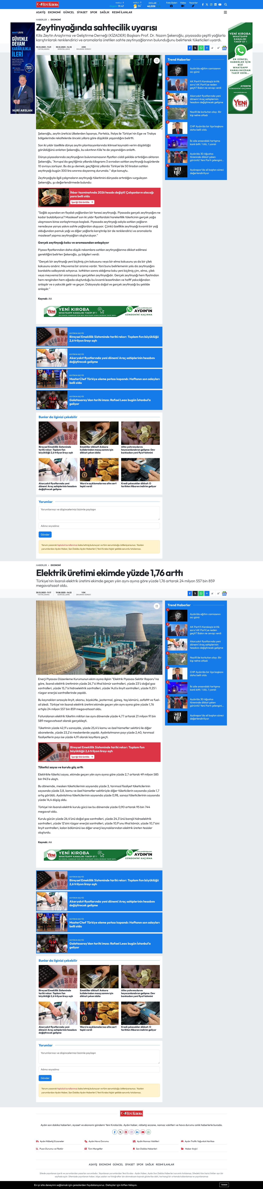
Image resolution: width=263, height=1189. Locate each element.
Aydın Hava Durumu (99, 1141)
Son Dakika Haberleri (146, 1148)
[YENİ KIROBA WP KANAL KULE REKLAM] (240, 67)
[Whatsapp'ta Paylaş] (201, 47)
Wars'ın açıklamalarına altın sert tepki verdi (98, 485)
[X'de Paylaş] (195, 47)
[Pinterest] (125, 1131)
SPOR (93, 12)
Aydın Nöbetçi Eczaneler (52, 1141)
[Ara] (225, 5)
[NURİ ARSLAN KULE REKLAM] (23, 67)
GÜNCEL (68, 12)
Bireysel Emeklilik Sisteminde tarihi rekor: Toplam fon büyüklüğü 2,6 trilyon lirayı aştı (56, 449)
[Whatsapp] (148, 1131)
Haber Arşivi (191, 1148)
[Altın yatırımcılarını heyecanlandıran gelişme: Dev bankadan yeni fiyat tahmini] (140, 432)
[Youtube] (142, 1131)
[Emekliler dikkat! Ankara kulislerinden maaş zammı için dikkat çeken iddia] (99, 432)
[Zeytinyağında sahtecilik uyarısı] (99, 92)
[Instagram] (131, 1131)
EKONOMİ (54, 12)
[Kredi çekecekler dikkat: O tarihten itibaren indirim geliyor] (140, 469)
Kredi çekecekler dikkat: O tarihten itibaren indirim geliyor (138, 485)
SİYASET (82, 12)
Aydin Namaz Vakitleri (148, 1141)
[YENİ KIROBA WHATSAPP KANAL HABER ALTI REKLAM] (99, 311)
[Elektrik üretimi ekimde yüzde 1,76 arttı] (99, 638)
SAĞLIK (104, 12)
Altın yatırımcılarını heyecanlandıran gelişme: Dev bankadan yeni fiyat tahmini (138, 449)
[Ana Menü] (225, 12)
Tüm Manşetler (95, 1148)
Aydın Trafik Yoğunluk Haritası (199, 1141)
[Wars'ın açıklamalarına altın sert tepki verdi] (99, 469)
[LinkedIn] (137, 1131)
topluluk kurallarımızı (67, 545)
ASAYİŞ (40, 12)
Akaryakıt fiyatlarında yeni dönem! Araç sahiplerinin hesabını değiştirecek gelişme (58, 486)
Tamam (224, 1185)
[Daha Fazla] (206, 47)
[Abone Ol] (224, 48)
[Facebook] (114, 1131)
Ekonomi (56, 19)
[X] (120, 1131)
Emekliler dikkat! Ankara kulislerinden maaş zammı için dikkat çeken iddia (96, 449)
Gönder (45, 534)
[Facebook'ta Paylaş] (190, 47)
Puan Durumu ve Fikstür (51, 1148)
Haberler (41, 19)
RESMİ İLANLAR (122, 12)
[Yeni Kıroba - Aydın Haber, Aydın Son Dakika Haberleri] (47, 4)
